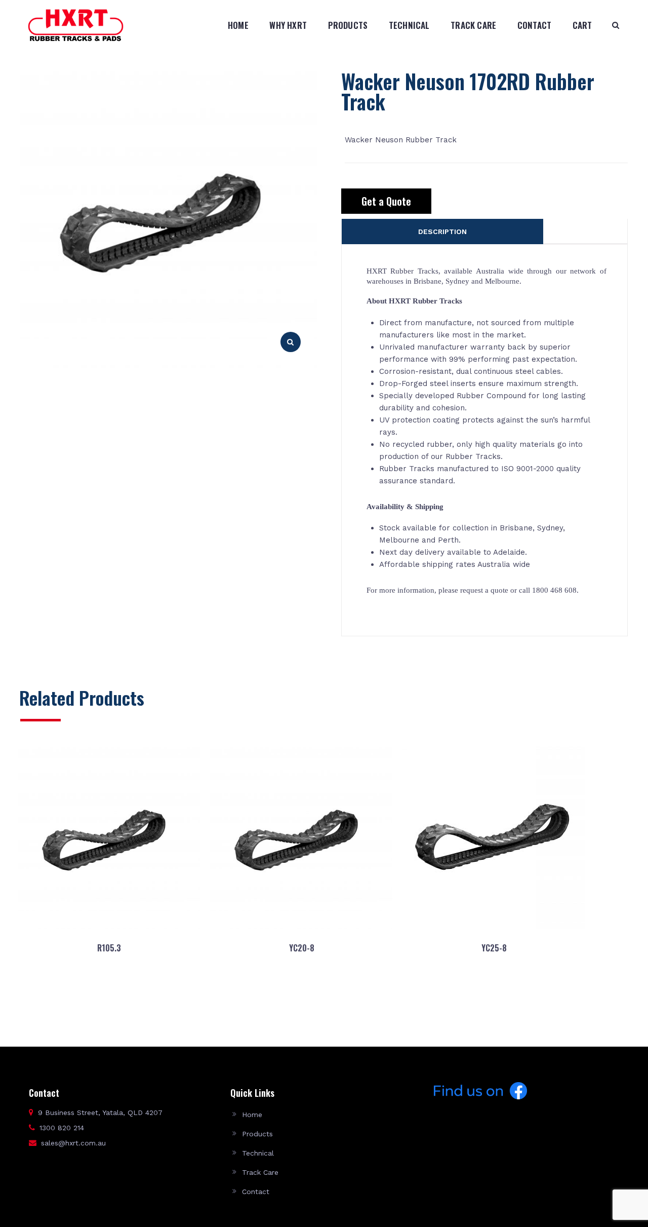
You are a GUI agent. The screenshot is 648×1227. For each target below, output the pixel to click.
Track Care (473, 25)
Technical (409, 25)
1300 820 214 (61, 1128)
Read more (108, 996)
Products (348, 25)
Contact (534, 25)
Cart (582, 25)
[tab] (442, 231)
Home (238, 25)
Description (442, 231)
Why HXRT (288, 25)
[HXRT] (76, 25)
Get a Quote (386, 201)
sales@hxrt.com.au (73, 1143)
